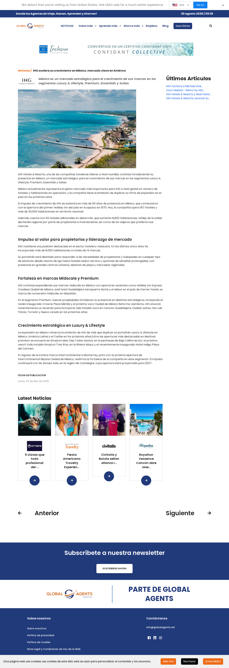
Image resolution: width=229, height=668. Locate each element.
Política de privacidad (40, 635)
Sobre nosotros (36, 628)
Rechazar (189, 661)
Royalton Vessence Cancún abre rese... (146, 461)
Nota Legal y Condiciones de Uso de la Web (54, 649)
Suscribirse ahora (114, 568)
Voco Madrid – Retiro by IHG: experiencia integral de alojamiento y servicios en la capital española (185, 90)
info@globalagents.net (160, 627)
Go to (200, 5)
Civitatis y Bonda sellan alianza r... (109, 459)
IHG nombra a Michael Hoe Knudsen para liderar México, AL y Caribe (188, 86)
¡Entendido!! (213, 661)
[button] (180, 5)
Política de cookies (38, 642)
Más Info (168, 661)
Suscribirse (183, 26)
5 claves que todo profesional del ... (34, 461)
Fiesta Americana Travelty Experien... (71, 461)
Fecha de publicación (32, 375)
